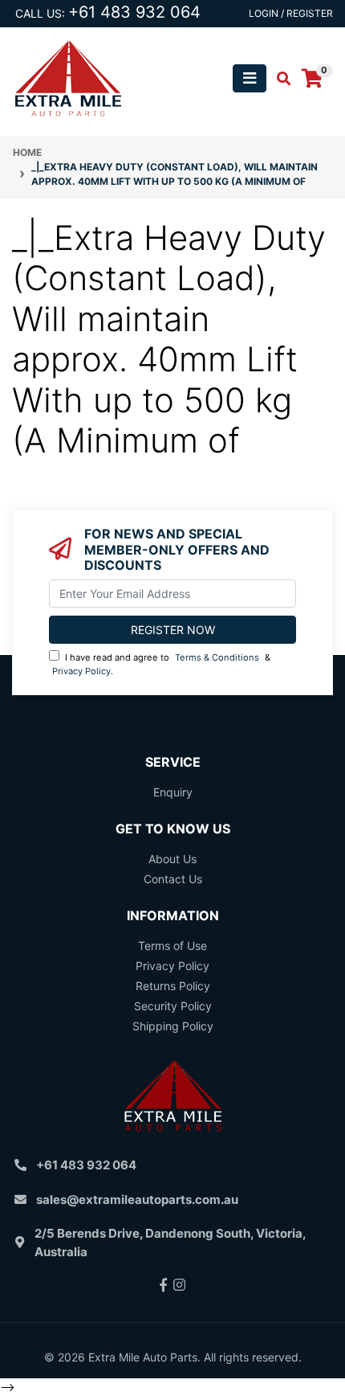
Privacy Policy (81, 671)
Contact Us (173, 879)
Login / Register (291, 13)
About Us (172, 859)
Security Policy (173, 1006)
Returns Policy (173, 986)
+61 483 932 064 (134, 12)
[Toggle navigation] (249, 78)
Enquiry (173, 792)
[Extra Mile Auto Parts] (68, 77)
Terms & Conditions (217, 657)
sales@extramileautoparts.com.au (137, 1199)
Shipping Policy (172, 1026)
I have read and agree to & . (161, 664)
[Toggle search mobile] (278, 79)
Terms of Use (172, 945)
